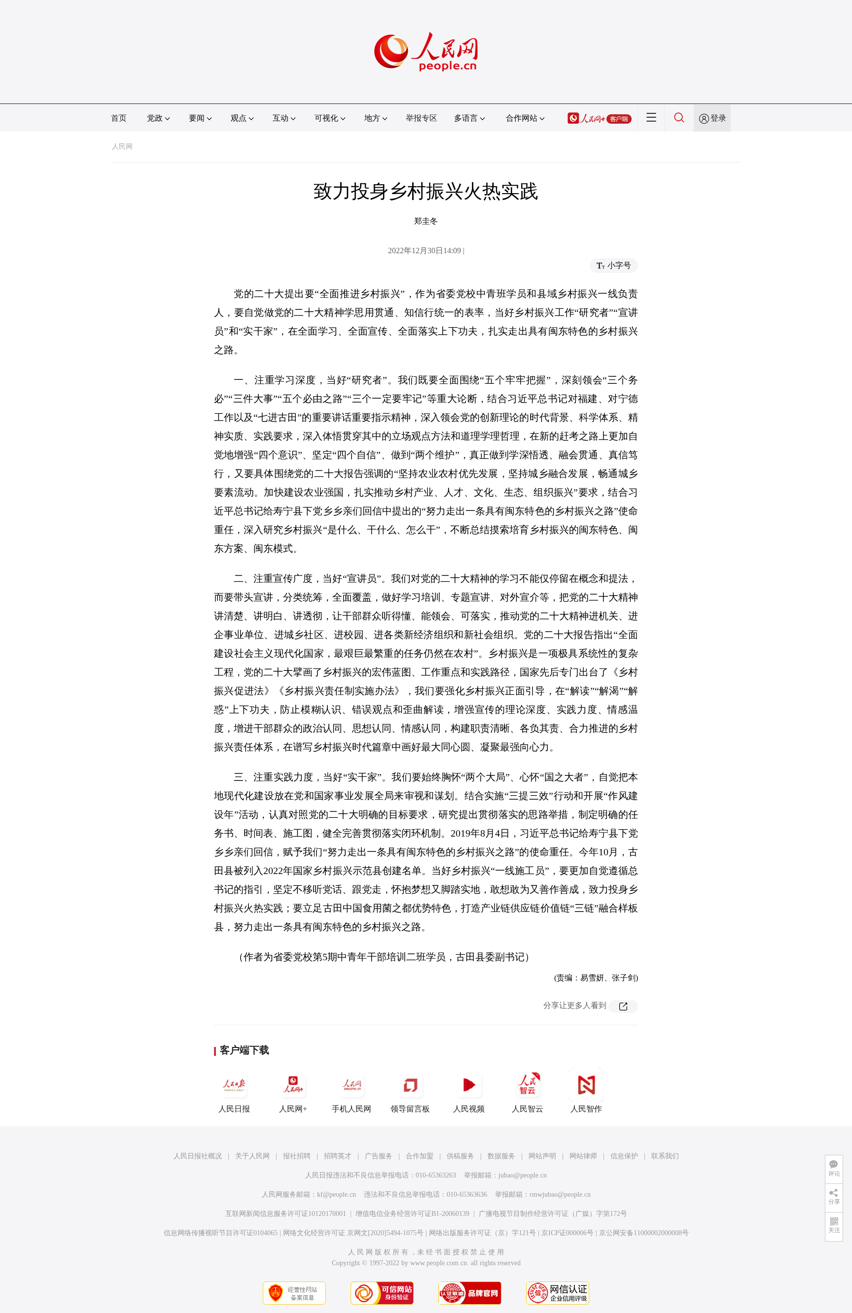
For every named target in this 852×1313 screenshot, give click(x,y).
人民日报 (234, 1109)
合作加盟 (419, 1156)
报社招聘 (297, 1156)
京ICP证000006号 (567, 1233)
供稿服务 (460, 1156)
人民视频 (469, 1109)
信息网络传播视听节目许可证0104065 (221, 1233)
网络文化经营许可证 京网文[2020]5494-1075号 (353, 1233)
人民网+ (293, 1109)
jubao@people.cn (522, 1175)
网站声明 (542, 1156)
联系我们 (665, 1156)
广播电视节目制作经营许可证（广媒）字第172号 (553, 1213)
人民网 (122, 146)
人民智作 (586, 1109)
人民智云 (527, 1109)
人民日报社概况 (198, 1156)
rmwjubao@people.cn (560, 1194)
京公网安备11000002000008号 (644, 1233)
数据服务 (501, 1156)
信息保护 (624, 1156)
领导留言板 (410, 1109)
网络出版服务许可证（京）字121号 (482, 1233)
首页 (119, 118)
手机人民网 (351, 1109)
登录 (718, 118)
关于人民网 (252, 1156)
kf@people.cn (336, 1194)
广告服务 (378, 1156)
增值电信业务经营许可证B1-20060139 (412, 1213)
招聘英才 (338, 1156)
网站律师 (583, 1156)
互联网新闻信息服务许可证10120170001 (285, 1213)
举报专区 (421, 118)
